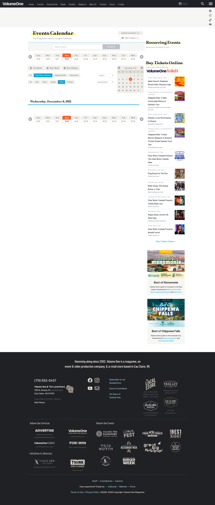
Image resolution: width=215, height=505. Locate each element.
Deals (63, 4)
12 (119, 83)
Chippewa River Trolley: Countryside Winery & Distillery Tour (157, 101)
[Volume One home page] (14, 4)
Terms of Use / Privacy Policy (85, 492)
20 (123, 87)
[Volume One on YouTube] (210, 24)
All (30, 75)
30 (134, 90)
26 (119, 90)
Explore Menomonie (162, 292)
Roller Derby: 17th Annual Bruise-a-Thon (158, 187)
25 (142, 87)
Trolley (121, 4)
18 (142, 83)
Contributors (106, 481)
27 (123, 90)
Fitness (70, 82)
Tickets (103, 4)
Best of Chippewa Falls (166, 331)
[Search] (202, 3)
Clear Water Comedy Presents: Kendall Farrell (160, 231)
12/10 (85, 57)
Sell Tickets (132, 38)
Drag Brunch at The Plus (158, 173)
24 (138, 87)
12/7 (57, 57)
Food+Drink (52, 4)
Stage (53, 82)
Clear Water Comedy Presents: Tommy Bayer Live (160, 202)
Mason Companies (170, 338)
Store (112, 4)
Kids (37, 82)
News (31, 4)
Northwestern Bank (166, 341)
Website (123, 486)
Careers (119, 481)
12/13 (114, 57)
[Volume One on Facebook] (210, 11)
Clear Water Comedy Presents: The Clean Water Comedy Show (160, 159)
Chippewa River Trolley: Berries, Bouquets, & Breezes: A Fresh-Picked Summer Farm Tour (160, 139)
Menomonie (74, 75)
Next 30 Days (72, 68)
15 (130, 83)
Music (45, 82)
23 (134, 87)
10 (138, 79)
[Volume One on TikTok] (210, 20)
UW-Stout (178, 292)
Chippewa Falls (60, 75)
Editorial (112, 486)
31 (138, 90)
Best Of (92, 4)
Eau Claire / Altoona (43, 75)
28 (127, 90)
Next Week (54, 68)
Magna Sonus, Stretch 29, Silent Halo (158, 216)
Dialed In (82, 4)
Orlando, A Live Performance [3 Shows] (159, 119)
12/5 (38, 57)
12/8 (67, 57)
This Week (37, 68)
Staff (94, 481)
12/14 (123, 57)
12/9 (76, 57)
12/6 (48, 57)
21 (126, 87)
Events (40, 4)
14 (126, 83)
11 (141, 79)
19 (119, 87)
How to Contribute (118, 388)
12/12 (104, 57)
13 (123, 83)
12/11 (95, 57)
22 (130, 87)
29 (130, 90)
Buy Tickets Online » (166, 241)
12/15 (133, 57)
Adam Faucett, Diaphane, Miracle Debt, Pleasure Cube (159, 83)
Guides (72, 4)
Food (61, 82)
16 (134, 83)
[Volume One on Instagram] (210, 15)
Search (111, 47)
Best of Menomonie (166, 282)
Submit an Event (130, 33)
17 (138, 83)
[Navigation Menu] (210, 3)
